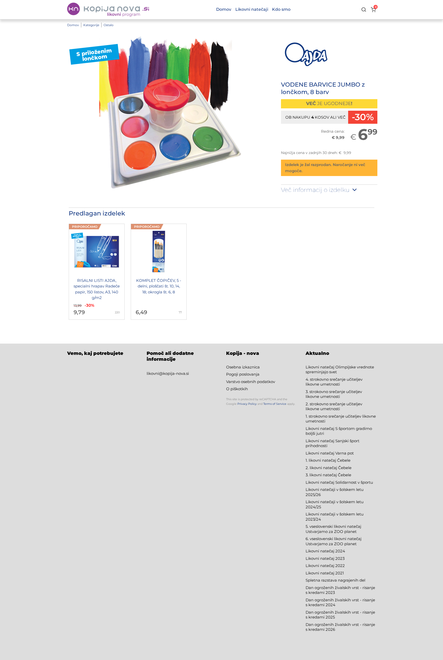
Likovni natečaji (251, 9)
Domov (73, 25)
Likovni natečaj (320, 573)
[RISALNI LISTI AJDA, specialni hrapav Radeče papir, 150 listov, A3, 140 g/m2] (96, 271)
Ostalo (109, 25)
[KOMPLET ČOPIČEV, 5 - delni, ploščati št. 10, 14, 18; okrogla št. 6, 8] (158, 271)
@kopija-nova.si (174, 373)
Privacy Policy (247, 404)
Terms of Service (274, 404)
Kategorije (91, 25)
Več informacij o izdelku (316, 189)
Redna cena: (333, 131)
